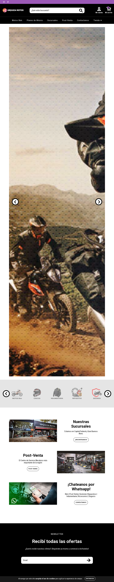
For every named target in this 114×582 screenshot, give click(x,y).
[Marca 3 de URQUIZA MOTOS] (57, 393)
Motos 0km (17, 20)
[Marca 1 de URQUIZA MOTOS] (17, 393)
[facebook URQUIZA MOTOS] (8, 2)
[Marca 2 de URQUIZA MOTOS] (37, 393)
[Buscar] (81, 10)
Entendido (90, 578)
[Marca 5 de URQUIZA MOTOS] (97, 393)
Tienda (97, 20)
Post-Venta (67, 20)
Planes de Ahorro (35, 20)
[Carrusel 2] (57, 201)
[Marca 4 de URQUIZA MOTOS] (77, 393)
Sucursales (52, 20)
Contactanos (83, 20)
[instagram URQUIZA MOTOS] (4, 2)
